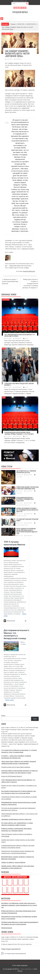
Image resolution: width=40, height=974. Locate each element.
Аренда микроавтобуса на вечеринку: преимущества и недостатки (25, 499)
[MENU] (1, 18)
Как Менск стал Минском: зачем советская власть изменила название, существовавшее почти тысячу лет (19, 905)
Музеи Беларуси (6, 928)
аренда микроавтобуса (23, 505)
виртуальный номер (22, 525)
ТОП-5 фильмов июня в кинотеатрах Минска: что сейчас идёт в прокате (19, 335)
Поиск (3, 715)
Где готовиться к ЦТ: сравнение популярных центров (26, 471)
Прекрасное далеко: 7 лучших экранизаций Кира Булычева (10, 281)
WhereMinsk (18, 59)
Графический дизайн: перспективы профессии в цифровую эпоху (27, 488)
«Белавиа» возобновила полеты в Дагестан (16, 819)
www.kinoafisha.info (29, 271)
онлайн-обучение (21, 516)
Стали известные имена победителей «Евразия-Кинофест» (19, 384)
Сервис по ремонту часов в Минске (13, 862)
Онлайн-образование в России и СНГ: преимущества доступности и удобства (27, 509)
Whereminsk (20, 8)
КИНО (3, 33)
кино (26, 338)
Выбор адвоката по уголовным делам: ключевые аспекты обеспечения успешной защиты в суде (26, 531)
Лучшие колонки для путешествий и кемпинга (15, 767)
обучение (19, 477)
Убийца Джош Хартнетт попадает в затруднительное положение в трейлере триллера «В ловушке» (30, 283)
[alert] (20, 953)
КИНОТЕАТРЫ (9, 33)
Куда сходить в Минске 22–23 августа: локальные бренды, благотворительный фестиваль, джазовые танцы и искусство (19, 729)
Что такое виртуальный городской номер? (27, 520)
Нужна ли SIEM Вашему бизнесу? (11, 776)
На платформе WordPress (11, 969)
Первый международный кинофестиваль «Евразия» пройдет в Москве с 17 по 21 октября (19, 433)
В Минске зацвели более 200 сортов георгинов (16, 734)
